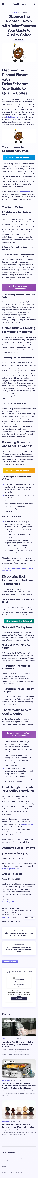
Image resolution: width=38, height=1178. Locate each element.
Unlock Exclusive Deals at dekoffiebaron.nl (19, 287)
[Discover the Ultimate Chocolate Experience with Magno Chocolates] (19, 1109)
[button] (3, 4)
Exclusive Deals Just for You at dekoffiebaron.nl (19, 734)
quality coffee (17, 912)
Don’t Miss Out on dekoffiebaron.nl (19, 470)
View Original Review (10, 869)
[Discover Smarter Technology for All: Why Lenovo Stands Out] (19, 933)
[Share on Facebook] (12, 921)
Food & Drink (18, 39)
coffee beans (6, 912)
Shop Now (19, 998)
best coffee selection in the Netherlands (16, 910)
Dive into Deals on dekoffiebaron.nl (19, 157)
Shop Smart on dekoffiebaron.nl (19, 621)
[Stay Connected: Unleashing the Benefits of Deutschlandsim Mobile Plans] (19, 948)
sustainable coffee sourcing (12, 914)
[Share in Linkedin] (16, 921)
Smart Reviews (19, 4)
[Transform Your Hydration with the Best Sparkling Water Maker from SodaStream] (19, 1027)
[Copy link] (19, 921)
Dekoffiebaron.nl (12, 117)
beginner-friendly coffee (10, 908)
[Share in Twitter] (8, 921)
